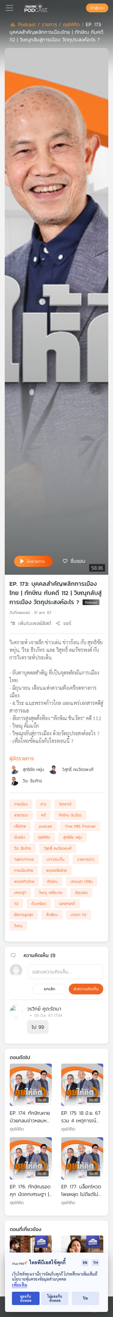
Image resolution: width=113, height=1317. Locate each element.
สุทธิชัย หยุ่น (33, 769)
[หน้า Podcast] (49, 7)
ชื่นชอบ (78, 561)
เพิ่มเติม (19, 1285)
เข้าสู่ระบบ (97, 8)
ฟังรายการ (36, 561)
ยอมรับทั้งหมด (25, 1298)
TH (95, 1262)
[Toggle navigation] (9, 8)
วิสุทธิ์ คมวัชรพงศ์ (78, 769)
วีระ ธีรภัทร (32, 781)
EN (85, 1262)
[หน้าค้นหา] (83, 7)
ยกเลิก (49, 989)
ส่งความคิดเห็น (86, 989)
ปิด (85, 1298)
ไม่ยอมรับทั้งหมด (54, 1298)
